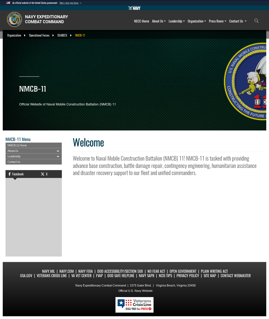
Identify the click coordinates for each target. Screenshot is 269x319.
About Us (157, 21)
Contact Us (236, 21)
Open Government (183, 271)
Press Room (216, 21)
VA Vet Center (81, 275)
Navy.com (66, 271)
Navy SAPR (146, 275)
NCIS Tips (165, 275)
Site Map (210, 275)
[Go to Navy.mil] (134, 7)
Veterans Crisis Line (52, 275)
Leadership (175, 21)
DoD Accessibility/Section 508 (120, 271)
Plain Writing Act (214, 271)
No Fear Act (156, 271)
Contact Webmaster (236, 275)
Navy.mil (48, 271)
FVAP (99, 275)
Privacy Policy (188, 275)
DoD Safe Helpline (120, 275)
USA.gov (26, 275)
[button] (71, 3)
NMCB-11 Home (17, 145)
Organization (195, 21)
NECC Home (141, 21)
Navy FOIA (85, 271)
